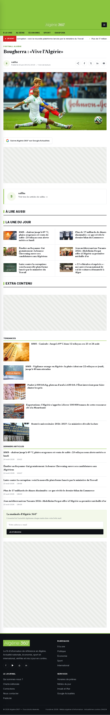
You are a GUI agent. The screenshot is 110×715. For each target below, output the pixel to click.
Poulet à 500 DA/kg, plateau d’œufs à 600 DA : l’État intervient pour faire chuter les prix (65, 386)
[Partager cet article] (78, 63)
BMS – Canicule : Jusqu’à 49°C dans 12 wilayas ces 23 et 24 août (65, 344)
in (26, 665)
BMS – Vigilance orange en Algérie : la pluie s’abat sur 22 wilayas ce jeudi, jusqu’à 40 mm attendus (64, 368)
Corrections (9, 688)
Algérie (20, 33)
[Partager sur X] (91, 63)
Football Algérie (12, 46)
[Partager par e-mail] (104, 63)
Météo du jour (64, 684)
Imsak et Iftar (63, 688)
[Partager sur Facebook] (84, 63)
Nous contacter (10, 693)
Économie (34, 33)
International (63, 665)
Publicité (7, 698)
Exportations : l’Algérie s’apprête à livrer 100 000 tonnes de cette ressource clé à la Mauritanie (66, 406)
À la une (7, 33)
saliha (14, 62)
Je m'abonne (15, 532)
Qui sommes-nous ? (13, 679)
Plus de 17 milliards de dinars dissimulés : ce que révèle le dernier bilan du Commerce (49, 491)
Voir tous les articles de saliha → (33, 196)
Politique (61, 651)
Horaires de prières (66, 679)
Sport (47, 33)
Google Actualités (66, 693)
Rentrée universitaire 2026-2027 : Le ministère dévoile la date (64, 424)
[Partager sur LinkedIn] (97, 63)
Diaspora (60, 33)
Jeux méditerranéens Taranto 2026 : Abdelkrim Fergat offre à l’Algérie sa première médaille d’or (54, 501)
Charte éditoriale (11, 684)
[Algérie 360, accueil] (55, 24)
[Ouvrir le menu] (104, 24)
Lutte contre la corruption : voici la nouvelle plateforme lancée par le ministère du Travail (50, 480)
